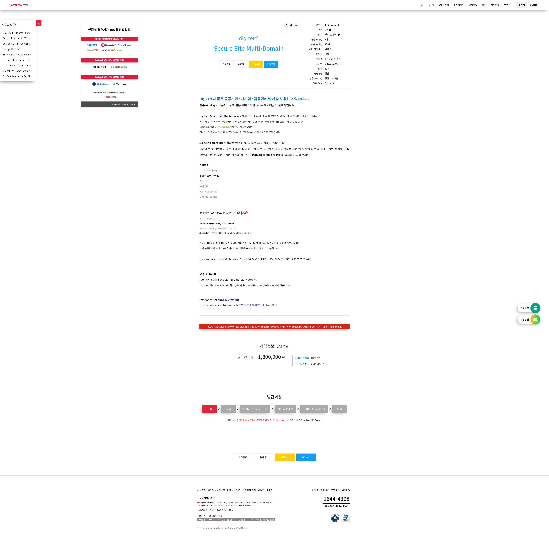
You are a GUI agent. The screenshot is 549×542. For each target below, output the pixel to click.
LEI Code (315, 420)
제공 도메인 (316, 39)
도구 (506, 5)
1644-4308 (209, 509)
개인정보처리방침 (216, 490)
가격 (484, 5)
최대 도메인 (316, 44)
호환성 (319, 59)
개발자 (261, 490)
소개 (421, 5)
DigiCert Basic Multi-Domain (17, 65)
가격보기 (271, 64)
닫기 (132, 104)
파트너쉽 (325, 490)
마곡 (198, 502)
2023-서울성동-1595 (244, 505)
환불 (320, 68)
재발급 (319, 54)
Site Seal (317, 83)
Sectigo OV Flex (11, 49)
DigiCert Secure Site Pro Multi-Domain (19, 76)
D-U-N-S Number (300, 420)
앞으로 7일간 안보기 (119, 104)
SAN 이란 (316, 358)
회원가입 (534, 5)
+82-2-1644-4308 (337, 506)
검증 (320, 29)
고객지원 (495, 5)
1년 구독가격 (245, 357)
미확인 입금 (217, 515)
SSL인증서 (443, 5)
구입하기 (306, 457)
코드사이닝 (458, 5)
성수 (236, 502)
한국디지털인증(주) (206, 498)
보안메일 (473, 5)
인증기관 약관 (249, 490)
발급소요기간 (316, 78)
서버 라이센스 (315, 49)
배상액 (319, 63)
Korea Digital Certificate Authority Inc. (222, 528)
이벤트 (315, 490)
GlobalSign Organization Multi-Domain (19, 70)
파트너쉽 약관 (233, 490)
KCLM (431, 5)
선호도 (319, 25)
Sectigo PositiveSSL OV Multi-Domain (19, 38)
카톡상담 (256, 64)
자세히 (132, 30)
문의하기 (241, 64)
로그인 (522, 5)
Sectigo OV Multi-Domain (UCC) (19, 43)
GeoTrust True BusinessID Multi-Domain (19, 60)
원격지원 (346, 490)
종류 (320, 34)
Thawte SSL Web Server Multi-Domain (19, 54)
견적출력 (226, 64)
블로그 (269, 490)
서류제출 (318, 73)
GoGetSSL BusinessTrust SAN (18, 32)
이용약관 (201, 490)
